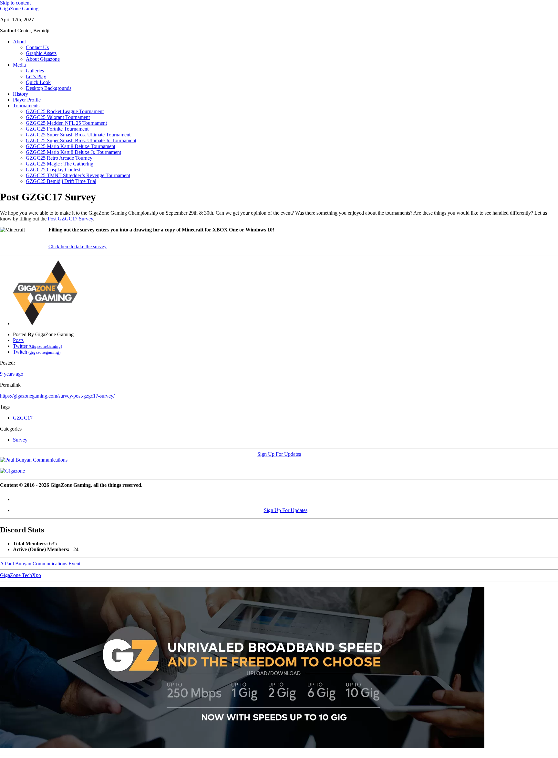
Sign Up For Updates (279, 454)
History (20, 94)
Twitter (37, 346)
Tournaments (26, 105)
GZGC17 (23, 418)
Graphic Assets (41, 53)
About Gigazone (43, 59)
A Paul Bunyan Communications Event (40, 563)
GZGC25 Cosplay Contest (53, 169)
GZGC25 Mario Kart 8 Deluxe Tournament (70, 146)
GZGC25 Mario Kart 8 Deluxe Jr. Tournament (73, 152)
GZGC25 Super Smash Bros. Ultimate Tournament (78, 134)
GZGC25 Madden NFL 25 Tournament (66, 123)
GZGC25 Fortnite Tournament (57, 129)
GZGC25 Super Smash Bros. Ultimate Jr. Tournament (81, 140)
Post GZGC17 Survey (70, 218)
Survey (20, 440)
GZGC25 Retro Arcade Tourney (59, 158)
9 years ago (11, 374)
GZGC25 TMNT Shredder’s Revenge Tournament (78, 175)
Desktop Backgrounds (48, 88)
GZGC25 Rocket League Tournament (65, 111)
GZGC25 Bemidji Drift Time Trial (61, 181)
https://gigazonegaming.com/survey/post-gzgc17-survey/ (57, 396)
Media (19, 65)
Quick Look (38, 82)
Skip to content (15, 2)
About (19, 41)
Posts (18, 340)
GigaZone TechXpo (20, 575)
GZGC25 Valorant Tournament (58, 117)
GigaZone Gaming (19, 8)
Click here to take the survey (77, 246)
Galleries (35, 70)
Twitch (36, 352)
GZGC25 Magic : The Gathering (59, 163)
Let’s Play (36, 76)
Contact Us (37, 47)
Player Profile (27, 99)
